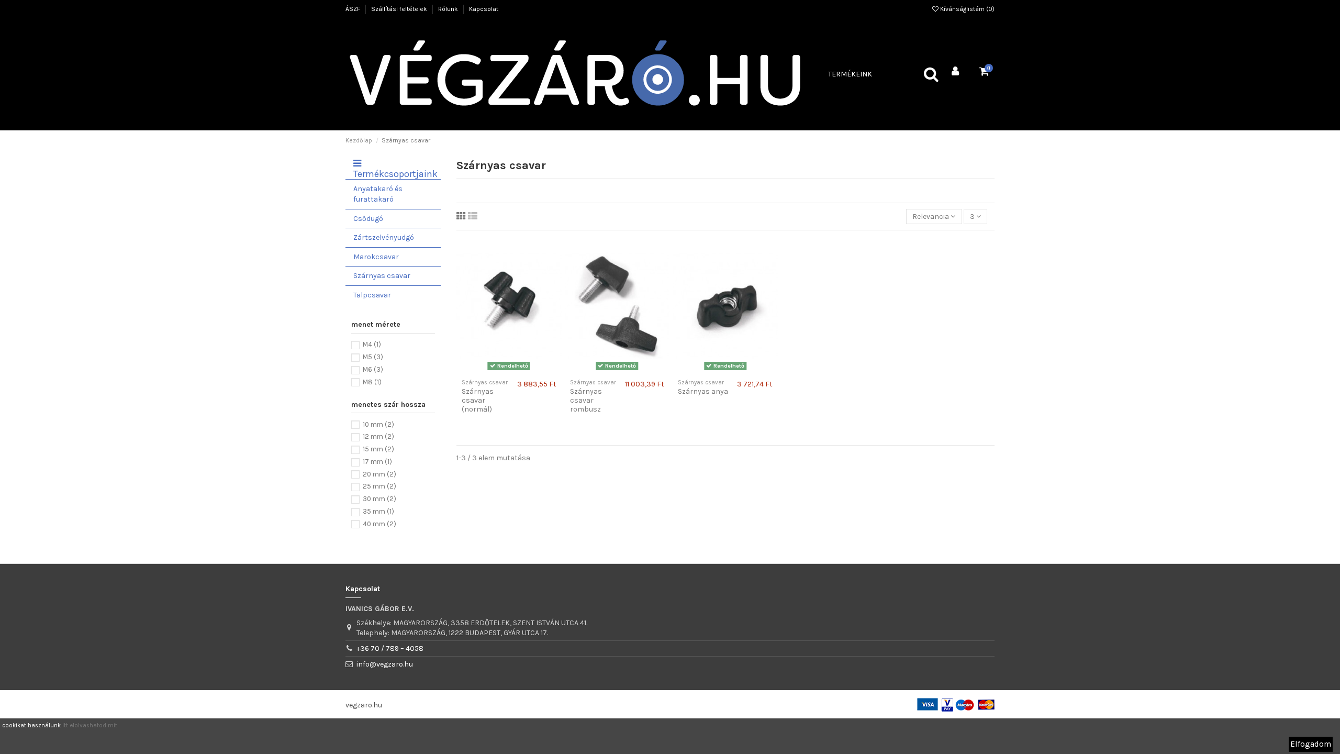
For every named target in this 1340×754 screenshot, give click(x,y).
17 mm (377, 461)
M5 (373, 357)
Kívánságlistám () (967, 9)
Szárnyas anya (703, 391)
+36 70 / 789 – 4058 (389, 648)
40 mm (379, 524)
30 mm (379, 499)
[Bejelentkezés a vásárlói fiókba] (956, 72)
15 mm (378, 449)
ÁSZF (353, 9)
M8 (372, 382)
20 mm (379, 474)
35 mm (378, 511)
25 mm (379, 486)
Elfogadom (1310, 744)
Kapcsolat (483, 9)
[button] (850, 74)
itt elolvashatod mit (89, 725)
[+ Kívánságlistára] (501, 370)
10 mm (378, 424)
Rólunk (449, 9)
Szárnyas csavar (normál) (478, 400)
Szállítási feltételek (400, 9)
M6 (373, 369)
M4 (372, 344)
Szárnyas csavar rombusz (586, 400)
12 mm (378, 436)
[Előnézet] (516, 370)
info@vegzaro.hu (384, 664)
